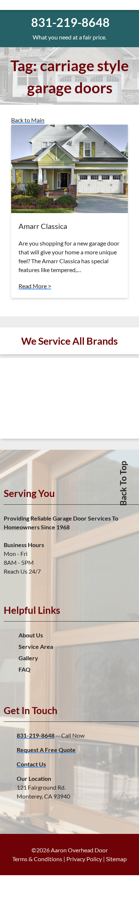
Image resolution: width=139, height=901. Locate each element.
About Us (31, 635)
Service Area (36, 646)
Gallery (28, 657)
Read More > (35, 285)
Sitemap (116, 858)
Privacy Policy (84, 858)
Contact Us (31, 764)
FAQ (24, 669)
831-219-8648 (35, 735)
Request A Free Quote (46, 749)
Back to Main (27, 120)
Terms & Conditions (37, 858)
